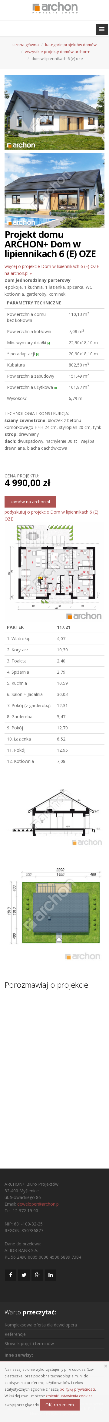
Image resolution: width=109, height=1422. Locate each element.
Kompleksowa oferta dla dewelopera (41, 1325)
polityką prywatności (77, 1389)
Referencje (15, 1334)
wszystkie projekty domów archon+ (57, 51)
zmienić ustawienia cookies (69, 1395)
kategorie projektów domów (71, 44)
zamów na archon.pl (30, 502)
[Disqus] (54, 1073)
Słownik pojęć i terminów (29, 1343)
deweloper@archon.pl (38, 1204)
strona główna (25, 44)
